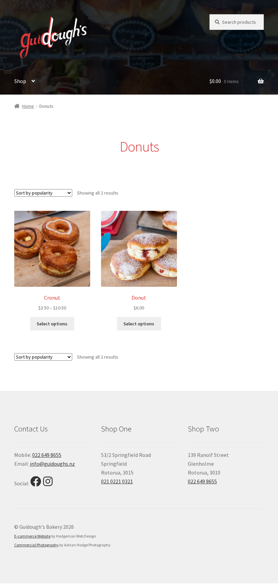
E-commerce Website (32, 536)
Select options (52, 324)
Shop (20, 81)
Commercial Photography (36, 544)
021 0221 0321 (117, 481)
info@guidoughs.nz (52, 463)
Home (28, 106)
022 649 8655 (46, 454)
